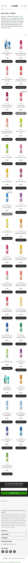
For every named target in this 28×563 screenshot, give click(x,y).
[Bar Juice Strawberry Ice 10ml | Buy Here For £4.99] (21, 70)
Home (2, 9)
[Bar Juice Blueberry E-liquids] (7, 431)
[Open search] (6, 6)
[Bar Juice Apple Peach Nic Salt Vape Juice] (7, 457)
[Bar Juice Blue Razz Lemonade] (21, 431)
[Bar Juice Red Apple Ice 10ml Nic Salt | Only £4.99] (7, 301)
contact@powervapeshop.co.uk (8, 544)
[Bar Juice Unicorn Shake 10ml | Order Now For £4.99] (7, 249)
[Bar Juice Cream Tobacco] (21, 379)
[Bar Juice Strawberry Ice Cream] (7, 70)
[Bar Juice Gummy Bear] (7, 353)
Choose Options (7, 61)
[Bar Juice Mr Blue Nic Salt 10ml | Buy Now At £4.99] (7, 327)
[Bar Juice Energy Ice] (7, 173)
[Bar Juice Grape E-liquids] (21, 353)
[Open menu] (2, 6)
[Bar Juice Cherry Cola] (21, 173)
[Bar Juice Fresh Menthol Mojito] (7, 379)
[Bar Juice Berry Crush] (21, 197)
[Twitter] (14, 551)
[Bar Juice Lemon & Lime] (21, 122)
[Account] (22, 6)
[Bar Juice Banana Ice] (7, 223)
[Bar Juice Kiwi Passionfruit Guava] (21, 327)
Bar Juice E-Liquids (8, 9)
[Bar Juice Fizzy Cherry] (21, 148)
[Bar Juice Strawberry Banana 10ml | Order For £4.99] (21, 275)
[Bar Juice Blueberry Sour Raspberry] (7, 405)
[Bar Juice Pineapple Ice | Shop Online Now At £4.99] (21, 301)
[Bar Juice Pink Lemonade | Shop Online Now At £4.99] (21, 96)
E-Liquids (20, 16)
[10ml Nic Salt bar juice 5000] (7, 44)
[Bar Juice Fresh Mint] (7, 148)
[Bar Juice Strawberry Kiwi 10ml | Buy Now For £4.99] (7, 275)
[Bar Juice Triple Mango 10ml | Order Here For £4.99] (21, 249)
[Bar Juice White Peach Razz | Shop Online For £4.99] (21, 223)
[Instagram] (6, 551)
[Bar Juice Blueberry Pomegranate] (21, 405)
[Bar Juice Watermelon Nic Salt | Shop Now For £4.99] (21, 44)
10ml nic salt (10, 18)
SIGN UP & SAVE (14, 493)
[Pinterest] (10, 551)
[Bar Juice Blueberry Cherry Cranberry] (7, 197)
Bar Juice (7, 51)
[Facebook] (2, 551)
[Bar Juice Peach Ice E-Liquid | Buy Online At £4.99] (7, 122)
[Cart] (25, 6)
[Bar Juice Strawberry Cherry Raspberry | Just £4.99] (7, 96)
